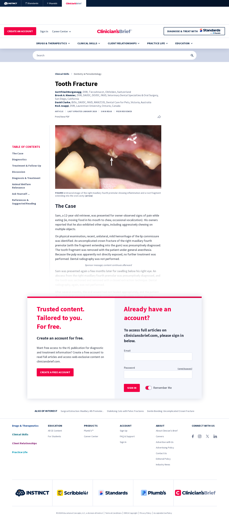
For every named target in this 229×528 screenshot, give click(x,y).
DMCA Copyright (130, 513)
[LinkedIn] (215, 436)
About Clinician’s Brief (167, 430)
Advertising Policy (165, 447)
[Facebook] (193, 436)
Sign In (123, 442)
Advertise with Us (165, 442)
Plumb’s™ (88, 430)
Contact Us (161, 453)
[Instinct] (10, 3)
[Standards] (32, 3)
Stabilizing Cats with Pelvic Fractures (125, 411)
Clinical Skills (87, 43)
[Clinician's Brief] (74, 3)
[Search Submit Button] (192, 55)
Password (129, 367)
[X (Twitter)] (207, 436)
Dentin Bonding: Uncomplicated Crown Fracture (170, 411)
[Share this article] (159, 117)
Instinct (99, 513)
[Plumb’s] (52, 3)
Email (127, 350)
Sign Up (123, 430)
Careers (160, 436)
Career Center (91, 436)
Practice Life (156, 43)
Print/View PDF (62, 116)
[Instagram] (199, 436)
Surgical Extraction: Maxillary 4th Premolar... (82, 411)
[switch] (148, 388)
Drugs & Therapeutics (51, 43)
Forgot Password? (185, 368)
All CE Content (55, 430)
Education (182, 43)
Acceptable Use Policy (163, 513)
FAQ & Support (127, 436)
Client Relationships (122, 43)
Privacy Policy (145, 513)
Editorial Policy (163, 458)
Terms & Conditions (113, 513)
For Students (54, 436)
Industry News (163, 464)
